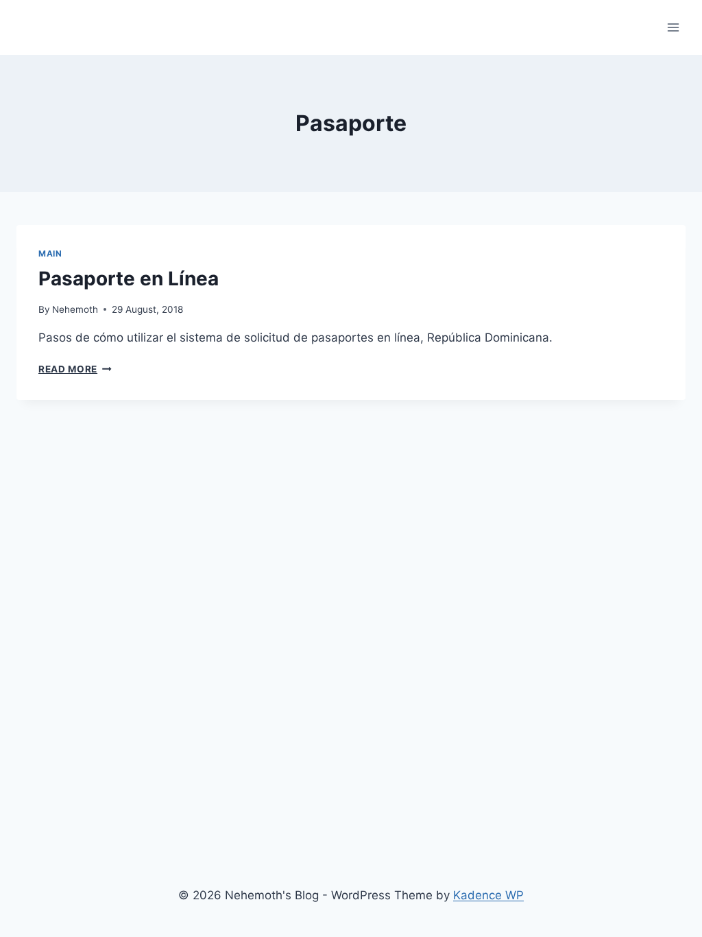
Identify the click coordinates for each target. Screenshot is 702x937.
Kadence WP (488, 895)
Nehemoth (75, 309)
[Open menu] (673, 27)
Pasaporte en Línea (128, 278)
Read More (75, 369)
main (50, 253)
